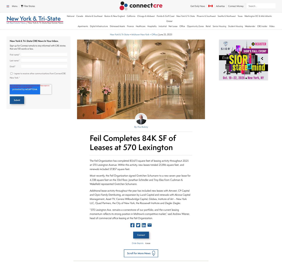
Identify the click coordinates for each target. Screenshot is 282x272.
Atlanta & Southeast (93, 16)
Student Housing (235, 26)
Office (182, 26)
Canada (79, 16)
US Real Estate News (16, 22)
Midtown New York (140, 34)
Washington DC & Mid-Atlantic (258, 16)
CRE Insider (262, 26)
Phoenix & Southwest (206, 16)
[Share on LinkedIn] (144, 226)
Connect (141, 235)
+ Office (153, 34)
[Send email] (150, 226)
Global (169, 21)
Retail (208, 26)
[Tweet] (138, 226)
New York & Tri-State (185, 16)
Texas (240, 16)
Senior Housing (219, 26)
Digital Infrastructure (99, 26)
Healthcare (140, 26)
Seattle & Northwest (227, 16)
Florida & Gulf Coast (165, 16)
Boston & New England (114, 16)
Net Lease (173, 26)
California (131, 16)
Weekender (250, 26)
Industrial (163, 26)
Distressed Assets (117, 26)
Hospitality (152, 26)
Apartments (83, 26)
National (70, 16)
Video (271, 26)
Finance (130, 26)
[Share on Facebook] (132, 226)
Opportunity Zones (195, 26)
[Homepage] (141, 5)
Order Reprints (137, 243)
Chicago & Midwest (146, 16)
